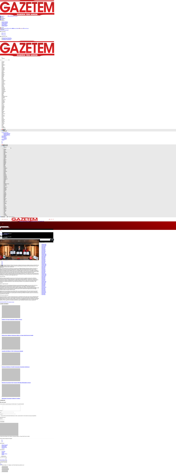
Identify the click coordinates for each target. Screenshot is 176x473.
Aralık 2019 (43, 290)
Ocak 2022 (43, 285)
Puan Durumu (26, 28)
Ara (40, 238)
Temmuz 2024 (44, 264)
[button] (2, 223)
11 (1, 460)
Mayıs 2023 (43, 276)
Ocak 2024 (43, 269)
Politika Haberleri (4, 23)
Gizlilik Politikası (4, 453)
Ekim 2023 (43, 272)
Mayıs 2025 (43, 256)
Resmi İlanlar (4, 139)
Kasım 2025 (44, 251)
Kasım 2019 (44, 291)
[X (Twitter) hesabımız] (2, 142)
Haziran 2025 (44, 255)
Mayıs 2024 (43, 266)
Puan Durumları (4, 447)
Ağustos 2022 (44, 281)
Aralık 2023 (43, 270)
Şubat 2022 (43, 284)
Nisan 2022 (43, 283)
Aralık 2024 (43, 260)
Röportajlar (3, 136)
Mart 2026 (43, 248)
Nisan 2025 (43, 257)
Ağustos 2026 (44, 244)
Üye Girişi (2, 17)
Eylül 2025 (43, 253)
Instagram (4, 34)
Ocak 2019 (43, 293)
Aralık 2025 (43, 250)
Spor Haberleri (4, 24)
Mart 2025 (43, 258)
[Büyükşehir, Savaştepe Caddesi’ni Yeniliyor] (20, 390)
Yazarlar (5, 138)
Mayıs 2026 (43, 246)
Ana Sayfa (3, 451)
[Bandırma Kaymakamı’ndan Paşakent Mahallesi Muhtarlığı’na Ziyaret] (20, 374)
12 (2, 460)
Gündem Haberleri (5, 21)
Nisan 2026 (43, 247)
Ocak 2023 (43, 279)
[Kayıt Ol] (49, 219)
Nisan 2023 (43, 277)
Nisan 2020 (43, 289)
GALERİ (5, 144)
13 (3, 460)
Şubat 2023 (43, 278)
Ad (0, 412)
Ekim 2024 (43, 262)
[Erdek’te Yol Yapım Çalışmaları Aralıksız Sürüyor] (20, 311)
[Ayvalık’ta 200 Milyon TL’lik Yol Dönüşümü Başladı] (20, 343)
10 (0, 460)
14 (4, 460)
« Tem (1, 464)
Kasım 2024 (44, 261)
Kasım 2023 (44, 271)
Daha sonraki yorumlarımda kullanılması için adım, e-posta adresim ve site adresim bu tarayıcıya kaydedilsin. (18, 415)
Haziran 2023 (44, 275)
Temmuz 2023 (44, 274)
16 (6, 460)
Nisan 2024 (43, 267)
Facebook (4, 33)
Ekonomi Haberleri (5, 22)
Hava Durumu (10, 28)
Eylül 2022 (43, 280)
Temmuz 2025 (44, 254)
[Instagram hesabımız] (5, 219)
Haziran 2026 (44, 245)
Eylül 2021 (43, 286)
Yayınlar (2, 19)
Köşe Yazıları (4, 137)
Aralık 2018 (43, 294)
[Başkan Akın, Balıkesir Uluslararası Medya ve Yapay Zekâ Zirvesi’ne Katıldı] (20, 327)
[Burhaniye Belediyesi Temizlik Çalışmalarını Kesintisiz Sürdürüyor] (20, 359)
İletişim (3, 454)
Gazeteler (21, 28)
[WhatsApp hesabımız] (7, 219)
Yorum (1, 410)
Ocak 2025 (43, 259)
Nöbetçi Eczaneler (4, 28)
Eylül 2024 (43, 263)
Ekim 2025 (43, 252)
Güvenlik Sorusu (3, 417)
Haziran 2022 (44, 282)
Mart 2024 (43, 268)
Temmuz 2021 (44, 287)
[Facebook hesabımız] (2, 219)
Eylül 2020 (43, 288)
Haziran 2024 (44, 265)
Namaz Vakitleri (16, 28)
